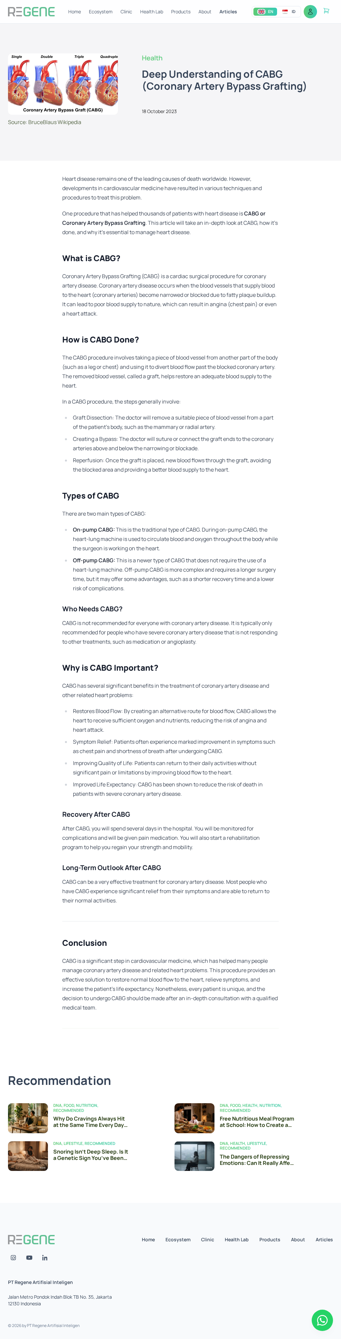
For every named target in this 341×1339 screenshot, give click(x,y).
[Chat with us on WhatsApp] (322, 1320)
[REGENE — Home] (31, 11)
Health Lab (151, 11)
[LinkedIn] (45, 1257)
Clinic (126, 11)
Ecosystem (101, 11)
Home (74, 11)
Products (180, 11)
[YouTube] (29, 1257)
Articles (228, 11)
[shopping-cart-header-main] (326, 10)
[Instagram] (13, 1257)
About (204, 11)
